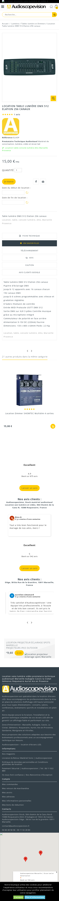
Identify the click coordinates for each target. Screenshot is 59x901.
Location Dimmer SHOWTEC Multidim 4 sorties (29, 413)
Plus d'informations (34, 897)
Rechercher (54, 14)
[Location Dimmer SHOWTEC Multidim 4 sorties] (29, 390)
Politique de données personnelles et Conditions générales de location (25, 763)
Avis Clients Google (29, 272)
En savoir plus (31, 243)
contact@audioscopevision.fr (16, 826)
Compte (6, 779)
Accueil (5, 23)
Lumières (15, 23)
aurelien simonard (24, 595)
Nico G (18, 517)
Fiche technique (31, 236)
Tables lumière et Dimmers (33, 23)
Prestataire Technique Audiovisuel (20, 141)
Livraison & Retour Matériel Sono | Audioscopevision (27, 758)
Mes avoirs (7, 792)
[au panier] (52, 426)
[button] (40, 853)
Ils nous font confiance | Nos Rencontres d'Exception (27, 775)
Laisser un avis (29, 488)
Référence (7, 137)
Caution (29, 265)
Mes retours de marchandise (15, 788)
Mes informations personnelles (16, 800)
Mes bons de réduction (13, 805)
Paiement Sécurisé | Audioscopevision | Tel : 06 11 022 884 (28, 769)
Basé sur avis (27, 880)
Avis (31, 257)
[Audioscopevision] (26, 7)
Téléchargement (29, 250)
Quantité (8, 170)
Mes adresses (8, 796)
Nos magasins (8, 754)
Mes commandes (10, 784)
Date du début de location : (16, 188)
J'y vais (16, 653)
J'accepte (18, 897)
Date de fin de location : (14, 197)
